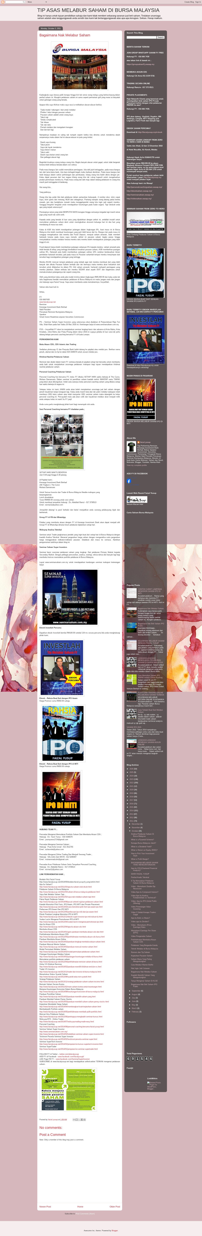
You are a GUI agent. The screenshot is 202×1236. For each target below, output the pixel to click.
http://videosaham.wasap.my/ (139, 199)
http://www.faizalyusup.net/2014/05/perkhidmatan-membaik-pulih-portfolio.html (70, 1012)
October (135, 831)
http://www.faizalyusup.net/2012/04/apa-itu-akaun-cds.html (62, 927)
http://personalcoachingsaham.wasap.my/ (144, 187)
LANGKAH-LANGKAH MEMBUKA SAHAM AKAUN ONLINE (149, 742)
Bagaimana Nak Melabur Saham (151, 609)
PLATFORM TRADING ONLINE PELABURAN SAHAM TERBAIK (151, 694)
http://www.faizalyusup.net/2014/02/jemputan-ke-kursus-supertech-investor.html (71, 1044)
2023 (132, 779)
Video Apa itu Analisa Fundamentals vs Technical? (143, 897)
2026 (132, 769)
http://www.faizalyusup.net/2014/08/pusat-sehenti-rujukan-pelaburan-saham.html (71, 902)
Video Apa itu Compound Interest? (144, 892)
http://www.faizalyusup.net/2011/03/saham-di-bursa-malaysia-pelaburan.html (69, 892)
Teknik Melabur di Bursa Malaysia (144, 949)
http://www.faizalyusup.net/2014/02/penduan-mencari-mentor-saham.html (68, 947)
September (136, 991)
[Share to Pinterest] (84, 1119)
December (136, 824)
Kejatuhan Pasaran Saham (141, 956)
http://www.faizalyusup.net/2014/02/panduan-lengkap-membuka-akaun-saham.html (72, 942)
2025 (132, 772)
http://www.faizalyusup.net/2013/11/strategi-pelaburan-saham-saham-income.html (71, 982)
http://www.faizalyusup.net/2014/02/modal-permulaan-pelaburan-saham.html (69, 952)
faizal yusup (145, 442)
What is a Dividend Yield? (141, 847)
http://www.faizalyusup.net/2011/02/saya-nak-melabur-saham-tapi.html (67, 897)
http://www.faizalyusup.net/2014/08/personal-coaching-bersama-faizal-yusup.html (71, 1027)
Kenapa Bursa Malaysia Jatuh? (143, 843)
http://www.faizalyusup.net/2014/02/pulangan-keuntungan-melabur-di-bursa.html (70, 957)
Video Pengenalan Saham (141, 936)
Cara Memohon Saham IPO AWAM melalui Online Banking (150, 676)
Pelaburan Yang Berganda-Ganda (144, 945)
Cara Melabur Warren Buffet (142, 965)
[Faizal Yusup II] (129, 483)
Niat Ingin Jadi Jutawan (140, 968)
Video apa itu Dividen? (140, 922)
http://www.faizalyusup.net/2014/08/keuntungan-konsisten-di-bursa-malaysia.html (71, 992)
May (134, 1005)
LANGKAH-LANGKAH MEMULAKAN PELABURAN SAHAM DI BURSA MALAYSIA (150, 660)
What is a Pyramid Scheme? (142, 840)
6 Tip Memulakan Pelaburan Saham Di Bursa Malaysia (142, 882)
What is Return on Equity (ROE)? (144, 850)
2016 (132, 804)
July (134, 998)
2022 (132, 783)
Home (80, 1207)
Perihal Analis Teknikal (140, 877)
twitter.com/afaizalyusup (69, 1054)
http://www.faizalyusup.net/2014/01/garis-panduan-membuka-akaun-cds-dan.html (71, 932)
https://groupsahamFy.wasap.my (140, 64)
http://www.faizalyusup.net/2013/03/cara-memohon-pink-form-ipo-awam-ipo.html (71, 907)
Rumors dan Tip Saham (140, 952)
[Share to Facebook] (82, 1119)
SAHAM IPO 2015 (134, 727)
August (135, 994)
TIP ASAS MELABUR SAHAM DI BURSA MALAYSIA (98, 10)
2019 (132, 793)
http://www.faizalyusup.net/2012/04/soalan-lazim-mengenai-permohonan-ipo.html (71, 922)
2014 (132, 810)
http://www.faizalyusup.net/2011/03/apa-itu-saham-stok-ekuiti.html (65, 887)
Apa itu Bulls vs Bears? (140, 918)
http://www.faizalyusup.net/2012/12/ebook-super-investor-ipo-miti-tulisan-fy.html (70, 917)
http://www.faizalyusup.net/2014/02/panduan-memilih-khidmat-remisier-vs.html (70, 967)
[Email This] (74, 1119)
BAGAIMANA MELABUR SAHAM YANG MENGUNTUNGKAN (144, 864)
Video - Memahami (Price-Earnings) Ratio (141, 926)
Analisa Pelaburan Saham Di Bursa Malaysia (142, 835)
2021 (132, 786)
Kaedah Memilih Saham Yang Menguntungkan (143, 976)
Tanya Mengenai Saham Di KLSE (144, 981)
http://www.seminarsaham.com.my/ (53, 1032)
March (134, 1008)
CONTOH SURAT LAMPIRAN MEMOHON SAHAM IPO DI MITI (150, 591)
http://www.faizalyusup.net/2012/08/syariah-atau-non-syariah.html (65, 977)
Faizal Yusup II (131, 478)
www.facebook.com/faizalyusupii (71, 1057)
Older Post (115, 1207)
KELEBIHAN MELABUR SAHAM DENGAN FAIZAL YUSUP (151, 642)
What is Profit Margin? (140, 859)
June (134, 1001)
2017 (132, 800)
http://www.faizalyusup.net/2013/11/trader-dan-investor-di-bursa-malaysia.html (70, 972)
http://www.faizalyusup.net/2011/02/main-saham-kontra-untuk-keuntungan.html (70, 987)
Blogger (115, 1231)
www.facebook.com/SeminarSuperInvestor (73, 1059)
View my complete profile (137, 465)
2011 (132, 821)
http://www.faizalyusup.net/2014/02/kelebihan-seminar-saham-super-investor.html (71, 1034)
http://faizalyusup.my (152, 177)
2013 (132, 814)
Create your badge (133, 485)
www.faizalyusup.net (47, 302)
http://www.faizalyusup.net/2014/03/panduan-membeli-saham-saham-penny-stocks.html (74, 1002)
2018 (132, 797)
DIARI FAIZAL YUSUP (140, 874)
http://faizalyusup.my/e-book (150, 132)
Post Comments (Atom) (85, 1214)
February (135, 1012)
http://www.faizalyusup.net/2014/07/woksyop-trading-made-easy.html (66, 1022)
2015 (132, 807)
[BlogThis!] (76, 1119)
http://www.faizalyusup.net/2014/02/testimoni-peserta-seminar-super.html (68, 1039)
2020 (132, 790)
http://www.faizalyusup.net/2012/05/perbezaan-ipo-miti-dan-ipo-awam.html (68, 912)
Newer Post (45, 1207)
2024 (132, 776)
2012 (132, 817)
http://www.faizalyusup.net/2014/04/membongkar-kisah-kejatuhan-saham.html (70, 1007)
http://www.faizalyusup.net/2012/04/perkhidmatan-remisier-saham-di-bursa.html (70, 962)
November (136, 828)
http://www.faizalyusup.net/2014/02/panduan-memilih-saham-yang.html (67, 997)
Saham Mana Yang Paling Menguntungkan (141, 960)
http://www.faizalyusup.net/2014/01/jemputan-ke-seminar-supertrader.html (68, 1049)
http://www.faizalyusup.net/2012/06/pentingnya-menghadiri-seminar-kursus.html (70, 1017)
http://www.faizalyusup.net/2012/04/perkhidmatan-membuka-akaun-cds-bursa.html (72, 937)
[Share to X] (79, 1119)
